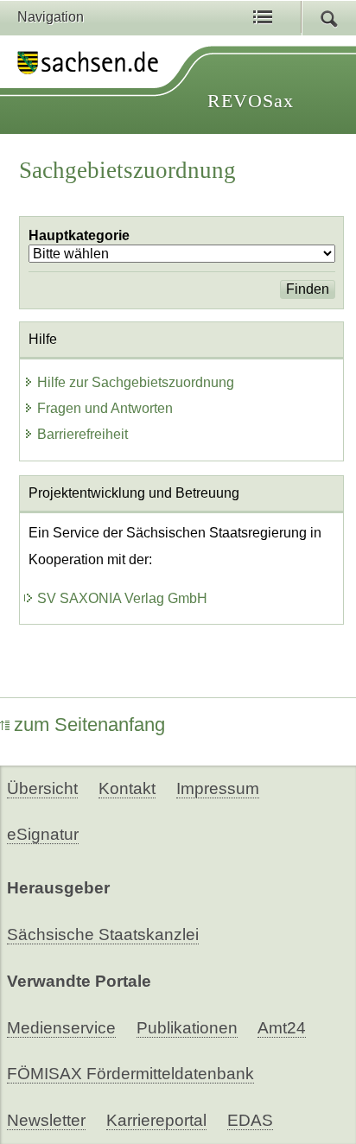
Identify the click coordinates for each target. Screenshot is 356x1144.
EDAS (250, 1120)
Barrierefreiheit (82, 434)
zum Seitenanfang (89, 724)
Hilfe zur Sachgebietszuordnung (135, 382)
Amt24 (281, 1028)
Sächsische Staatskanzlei (103, 934)
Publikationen (187, 1028)
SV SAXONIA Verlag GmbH (122, 598)
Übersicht (42, 788)
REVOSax (250, 100)
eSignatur (43, 834)
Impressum (217, 788)
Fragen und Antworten (105, 408)
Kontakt (127, 788)
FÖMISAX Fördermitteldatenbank (130, 1074)
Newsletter (46, 1120)
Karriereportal (156, 1120)
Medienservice (61, 1028)
